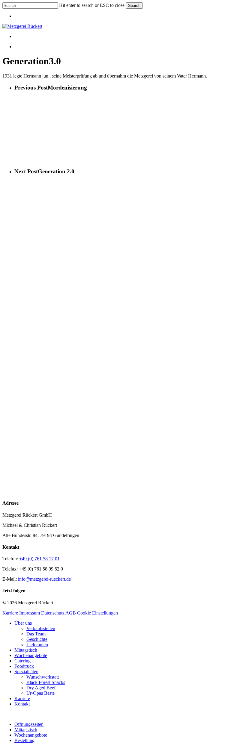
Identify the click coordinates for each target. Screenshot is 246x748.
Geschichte (36, 639)
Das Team (36, 633)
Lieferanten (37, 644)
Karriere (10, 612)
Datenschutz (52, 612)
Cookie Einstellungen (97, 612)
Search (134, 5)
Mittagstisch (25, 650)
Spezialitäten (26, 671)
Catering (22, 660)
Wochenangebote (30, 655)
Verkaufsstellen (40, 628)
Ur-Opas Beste (40, 693)
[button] (4, 714)
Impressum (29, 612)
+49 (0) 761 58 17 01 (39, 558)
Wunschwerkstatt (42, 676)
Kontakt (22, 703)
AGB (70, 612)
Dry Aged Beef (41, 687)
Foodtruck (24, 666)
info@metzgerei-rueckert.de (44, 579)
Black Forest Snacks (45, 682)
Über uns (23, 623)
